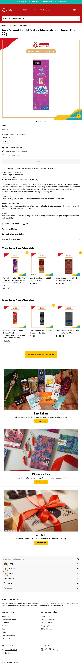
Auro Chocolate (25, 25)
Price (4, 125)
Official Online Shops (49, 629)
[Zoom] (78, 116)
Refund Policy (46, 623)
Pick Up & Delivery (48, 620)
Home (4, 25)
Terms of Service (8, 635)
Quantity (6, 137)
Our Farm (5, 626)
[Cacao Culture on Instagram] (42, 649)
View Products (41, 421)
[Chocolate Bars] (41, 450)
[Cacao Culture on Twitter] (54, 649)
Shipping (5, 134)
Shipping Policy (47, 626)
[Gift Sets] (41, 511)
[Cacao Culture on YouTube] (50, 649)
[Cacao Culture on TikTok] (57, 649)
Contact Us (45, 616)
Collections (13, 25)
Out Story (5, 623)
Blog (3, 629)
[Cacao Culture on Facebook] (46, 649)
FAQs (4, 632)
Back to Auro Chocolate (42, 354)
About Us (5, 616)
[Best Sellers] (41, 389)
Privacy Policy (7, 638)
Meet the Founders (9, 620)
